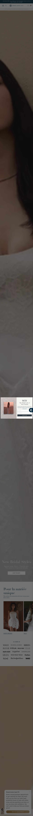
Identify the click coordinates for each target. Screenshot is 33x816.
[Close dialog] (31, 398)
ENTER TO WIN (24, 415)
